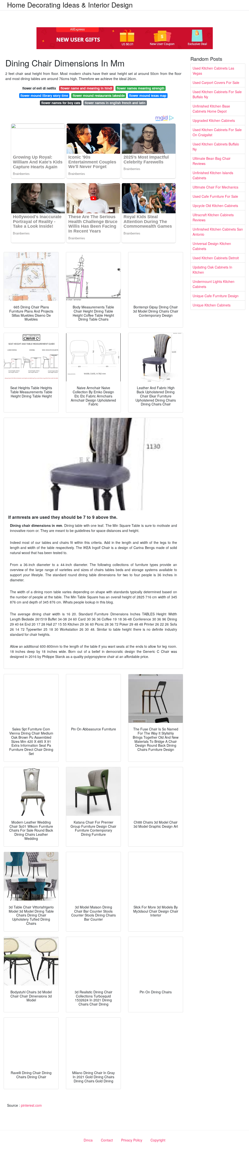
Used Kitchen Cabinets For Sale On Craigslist (217, 132)
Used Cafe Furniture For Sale (215, 196)
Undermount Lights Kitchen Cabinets (213, 284)
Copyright (158, 1140)
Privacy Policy (131, 1140)
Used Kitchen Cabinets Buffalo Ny (216, 147)
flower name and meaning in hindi (86, 88)
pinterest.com (31, 1105)
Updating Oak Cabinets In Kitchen (212, 270)
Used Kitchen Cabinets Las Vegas (213, 71)
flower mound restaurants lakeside (99, 95)
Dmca (88, 1140)
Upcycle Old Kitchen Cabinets (215, 205)
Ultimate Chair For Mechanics (215, 187)
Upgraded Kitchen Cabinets (214, 120)
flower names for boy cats (60, 102)
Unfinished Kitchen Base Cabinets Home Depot (211, 109)
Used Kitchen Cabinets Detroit (216, 257)
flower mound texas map (147, 95)
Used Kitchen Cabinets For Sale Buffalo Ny (217, 94)
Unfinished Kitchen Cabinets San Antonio (218, 232)
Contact (107, 1140)
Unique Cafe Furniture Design (216, 295)
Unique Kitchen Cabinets (212, 305)
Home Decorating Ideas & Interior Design (70, 5)
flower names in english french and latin (115, 102)
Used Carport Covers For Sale (216, 82)
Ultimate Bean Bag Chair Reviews (212, 161)
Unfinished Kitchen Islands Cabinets (213, 175)
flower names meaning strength (140, 88)
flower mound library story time (44, 95)
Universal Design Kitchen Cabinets (212, 246)
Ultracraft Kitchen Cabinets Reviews (213, 217)
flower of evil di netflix (39, 88)
